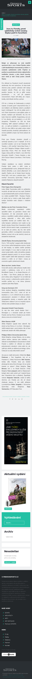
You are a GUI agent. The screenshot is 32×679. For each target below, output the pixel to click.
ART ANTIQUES (9, 621)
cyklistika (5, 396)
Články (7, 637)
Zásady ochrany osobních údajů (16, 675)
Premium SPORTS (10, 624)
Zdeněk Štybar (25, 396)
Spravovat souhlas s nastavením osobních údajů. (14, 677)
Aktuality (16, 24)
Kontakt (7, 645)
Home (3, 13)
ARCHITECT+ (9, 615)
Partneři (7, 642)
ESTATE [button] (7, 613)
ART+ (6, 618)
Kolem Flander (17, 396)
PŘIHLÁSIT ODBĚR (10, 562)
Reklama (7, 640)
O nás (6, 634)
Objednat (8, 508)
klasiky (10, 396)
